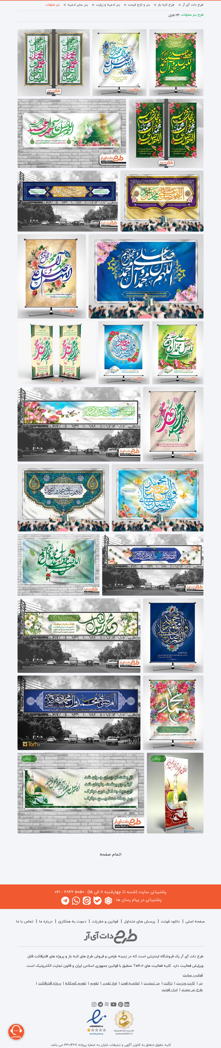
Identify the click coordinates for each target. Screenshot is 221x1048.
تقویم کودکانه (75, 983)
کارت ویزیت (185, 983)
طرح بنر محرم (192, 989)
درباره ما (46, 921)
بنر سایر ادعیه (78, 5)
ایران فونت (170, 989)
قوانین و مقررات (105, 921)
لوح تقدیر (109, 983)
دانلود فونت (170, 921)
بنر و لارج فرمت (139, 5)
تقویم (94, 983)
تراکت (168, 983)
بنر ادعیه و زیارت (108, 5)
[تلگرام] (100, 1005)
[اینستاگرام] (94, 1005)
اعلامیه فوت (130, 983)
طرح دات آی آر (192, 5)
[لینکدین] (127, 1005)
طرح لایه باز (166, 5)
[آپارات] (106, 1005)
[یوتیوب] (113, 1005)
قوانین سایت (193, 975)
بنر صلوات (53, 5)
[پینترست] (120, 1005)
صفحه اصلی (195, 921)
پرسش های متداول (139, 921)
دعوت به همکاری (72, 921)
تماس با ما (24, 921)
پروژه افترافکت (49, 983)
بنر (201, 983)
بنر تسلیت (152, 983)
